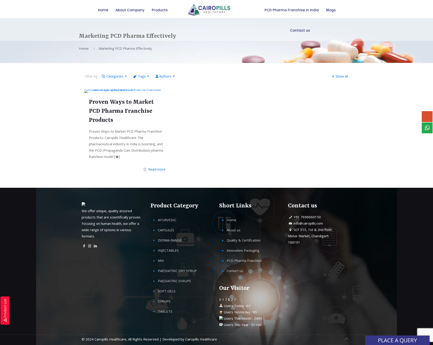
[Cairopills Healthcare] (208, 10)
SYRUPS (164, 301)
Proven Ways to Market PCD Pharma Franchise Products (121, 111)
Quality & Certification (243, 240)
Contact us (235, 270)
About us (233, 230)
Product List (5, 308)
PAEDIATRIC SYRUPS (174, 281)
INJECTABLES (168, 250)
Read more (157, 169)
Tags (142, 76)
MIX (161, 260)
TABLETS (165, 311)
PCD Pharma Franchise (244, 260)
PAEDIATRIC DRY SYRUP (177, 270)
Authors (165, 76)
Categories (115, 76)
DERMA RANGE (170, 240)
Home (84, 48)
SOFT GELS (166, 291)
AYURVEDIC (167, 220)
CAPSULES (166, 230)
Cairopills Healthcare (201, 339)
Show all (342, 76)
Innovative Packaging (243, 250)
